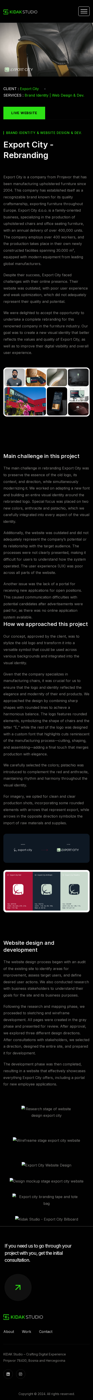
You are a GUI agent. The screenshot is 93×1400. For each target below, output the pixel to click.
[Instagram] (21, 1374)
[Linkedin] (8, 1374)
